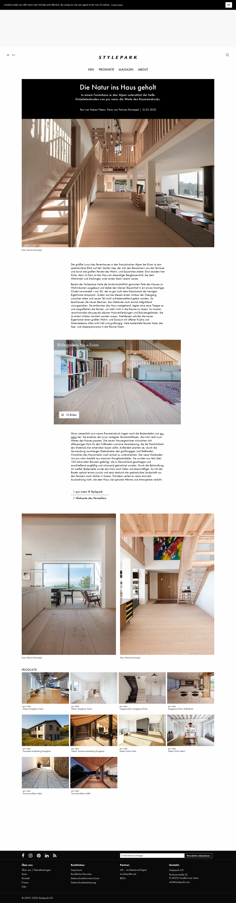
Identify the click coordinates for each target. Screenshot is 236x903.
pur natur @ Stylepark (89, 491)
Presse (25, 882)
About (143, 69)
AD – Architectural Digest (133, 869)
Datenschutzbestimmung (83, 882)
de (8, 55)
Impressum (76, 869)
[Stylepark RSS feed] (55, 855)
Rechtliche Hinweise (81, 874)
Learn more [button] (117, 5)
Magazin (126, 69)
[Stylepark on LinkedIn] (47, 855)
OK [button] (228, 5)
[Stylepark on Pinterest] (39, 855)
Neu (91, 69)
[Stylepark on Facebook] (23, 855)
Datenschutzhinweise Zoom (85, 878)
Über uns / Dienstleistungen (36, 869)
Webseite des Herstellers (91, 498)
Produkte (106, 69)
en (13, 55)
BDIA (123, 878)
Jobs (24, 886)
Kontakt (26, 878)
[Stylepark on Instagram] (30, 855)
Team (24, 874)
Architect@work (128, 874)
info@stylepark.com (179, 882)
